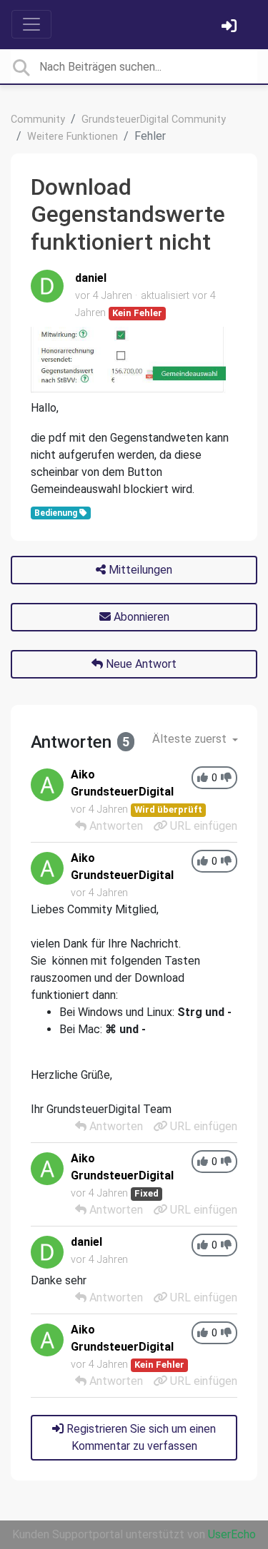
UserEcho (232, 1534)
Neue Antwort (140, 664)
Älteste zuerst (190, 739)
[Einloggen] (231, 27)
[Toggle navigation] (31, 24)
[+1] (202, 778)
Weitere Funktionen (72, 137)
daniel (90, 278)
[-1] (226, 778)
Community (38, 119)
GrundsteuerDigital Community (153, 119)
